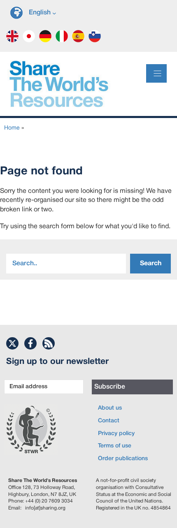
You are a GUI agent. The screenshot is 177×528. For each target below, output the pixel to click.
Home (12, 128)
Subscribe (109, 387)
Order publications (123, 458)
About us (110, 408)
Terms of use (114, 446)
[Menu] (156, 73)
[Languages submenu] (54, 13)
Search (150, 263)
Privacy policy (116, 433)
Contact (108, 421)
